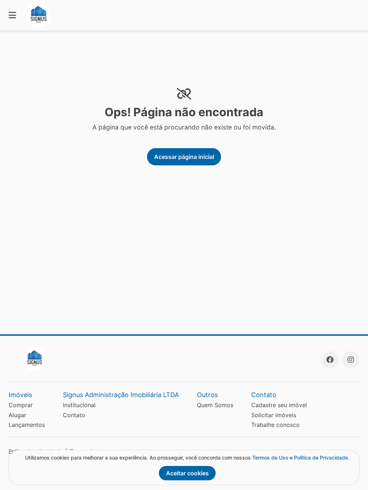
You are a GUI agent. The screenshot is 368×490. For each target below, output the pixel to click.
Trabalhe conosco (275, 424)
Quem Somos (215, 405)
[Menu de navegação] (12, 15)
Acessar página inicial (184, 156)
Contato (74, 415)
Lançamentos (27, 424)
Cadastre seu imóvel (279, 405)
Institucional (79, 405)
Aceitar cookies (187, 473)
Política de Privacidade (321, 457)
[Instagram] (350, 359)
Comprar (21, 405)
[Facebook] (330, 359)
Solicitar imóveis (273, 415)
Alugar (17, 415)
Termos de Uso (270, 457)
